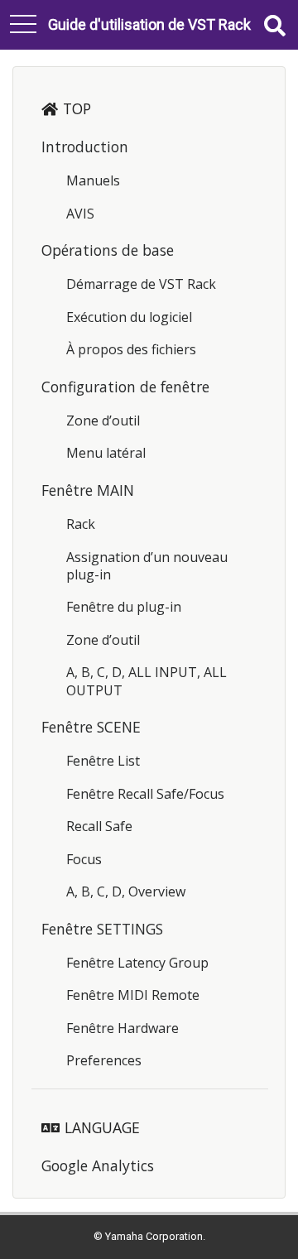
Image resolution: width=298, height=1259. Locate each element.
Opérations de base (107, 250)
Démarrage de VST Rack (141, 284)
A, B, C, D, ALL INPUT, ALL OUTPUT (146, 681)
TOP (77, 108)
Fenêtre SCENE (91, 727)
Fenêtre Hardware (122, 1028)
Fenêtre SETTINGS (102, 929)
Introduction (84, 146)
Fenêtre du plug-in (123, 607)
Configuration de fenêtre (125, 386)
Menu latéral (106, 453)
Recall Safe (99, 826)
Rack (80, 524)
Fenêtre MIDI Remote (132, 995)
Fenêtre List (103, 761)
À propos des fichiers (131, 349)
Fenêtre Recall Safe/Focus (145, 794)
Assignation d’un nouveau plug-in (147, 566)
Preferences (104, 1060)
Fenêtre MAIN (87, 490)
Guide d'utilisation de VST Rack (149, 24)
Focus (84, 859)
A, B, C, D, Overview (125, 891)
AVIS (80, 213)
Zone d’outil (103, 420)
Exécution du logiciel (129, 317)
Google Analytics (97, 1165)
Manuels (93, 180)
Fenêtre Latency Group (137, 963)
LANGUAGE (102, 1127)
